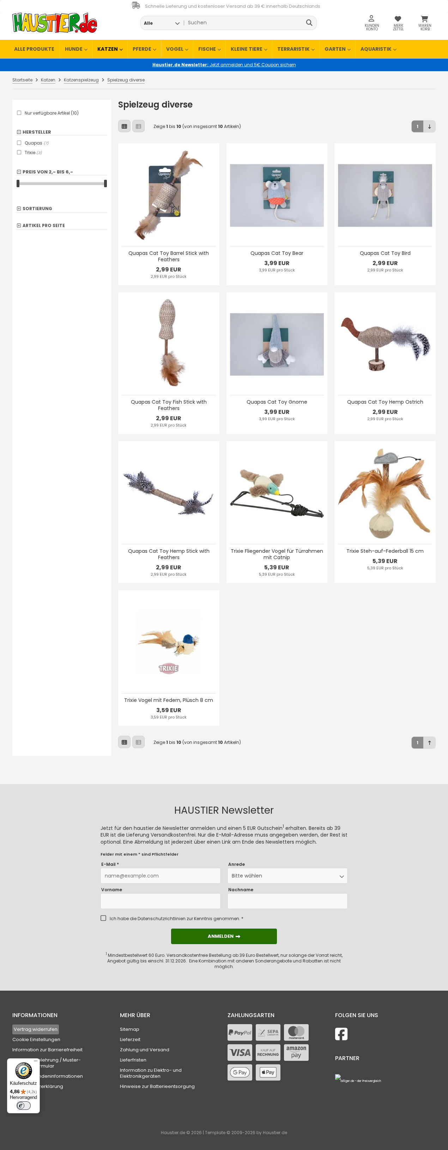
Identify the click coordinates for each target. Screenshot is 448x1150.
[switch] (24, 1105)
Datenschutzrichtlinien (162, 919)
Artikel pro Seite (44, 225)
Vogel (174, 49)
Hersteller (37, 132)
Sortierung (37, 209)
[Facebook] (341, 1034)
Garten (335, 49)
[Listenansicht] (138, 126)
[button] (162, 23)
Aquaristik (376, 49)
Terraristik (293, 49)
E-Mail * (110, 864)
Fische (207, 49)
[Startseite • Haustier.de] (54, 23)
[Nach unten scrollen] (429, 126)
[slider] (18, 183)
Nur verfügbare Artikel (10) (52, 113)
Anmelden (224, 936)
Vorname (111, 890)
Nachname (240, 890)
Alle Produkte (34, 49)
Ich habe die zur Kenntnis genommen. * (176, 919)
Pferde (142, 49)
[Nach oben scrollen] (429, 742)
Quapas (37, 143)
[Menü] (35, 1062)
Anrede (236, 864)
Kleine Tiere (246, 49)
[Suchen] (309, 23)
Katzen (107, 49)
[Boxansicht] (124, 126)
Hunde (74, 49)
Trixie (33, 152)
